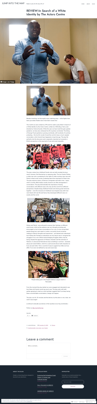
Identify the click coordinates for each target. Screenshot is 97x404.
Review (53, 325)
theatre (46, 328)
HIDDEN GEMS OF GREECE (45, 391)
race (43, 328)
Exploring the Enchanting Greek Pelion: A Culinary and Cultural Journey (46, 377)
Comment (65, 356)
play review (38, 328)
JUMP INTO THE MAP (13, 3)
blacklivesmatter (32, 328)
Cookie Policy (29, 401)
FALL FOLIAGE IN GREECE (45, 385)
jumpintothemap (38, 308)
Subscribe (72, 386)
